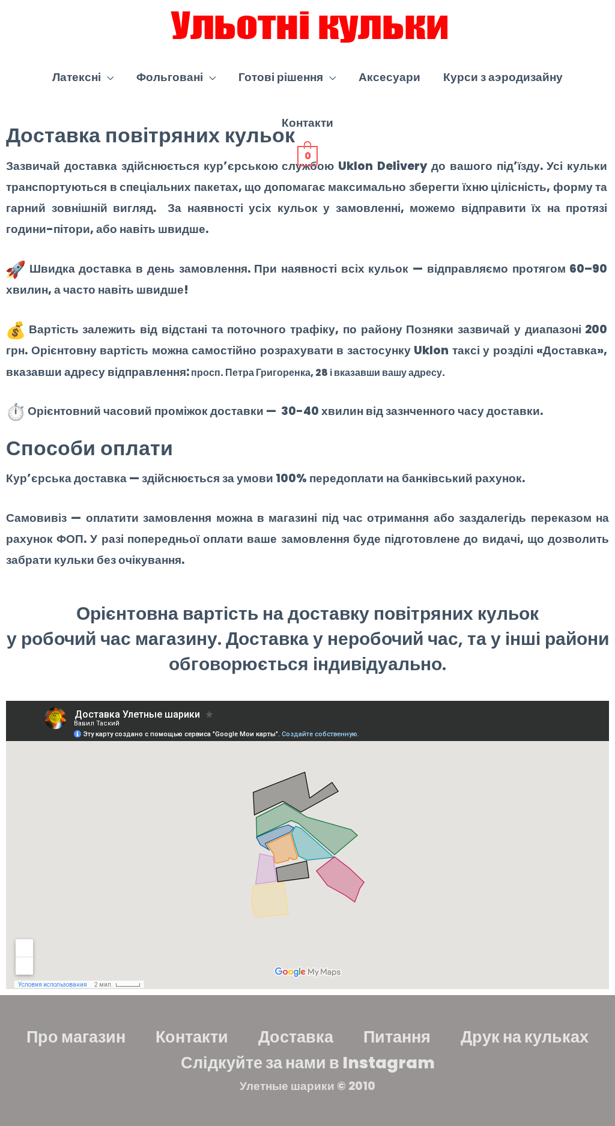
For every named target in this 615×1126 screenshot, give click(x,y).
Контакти (307, 123)
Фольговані (169, 77)
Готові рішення (280, 77)
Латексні (76, 77)
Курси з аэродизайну (503, 77)
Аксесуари (389, 77)
